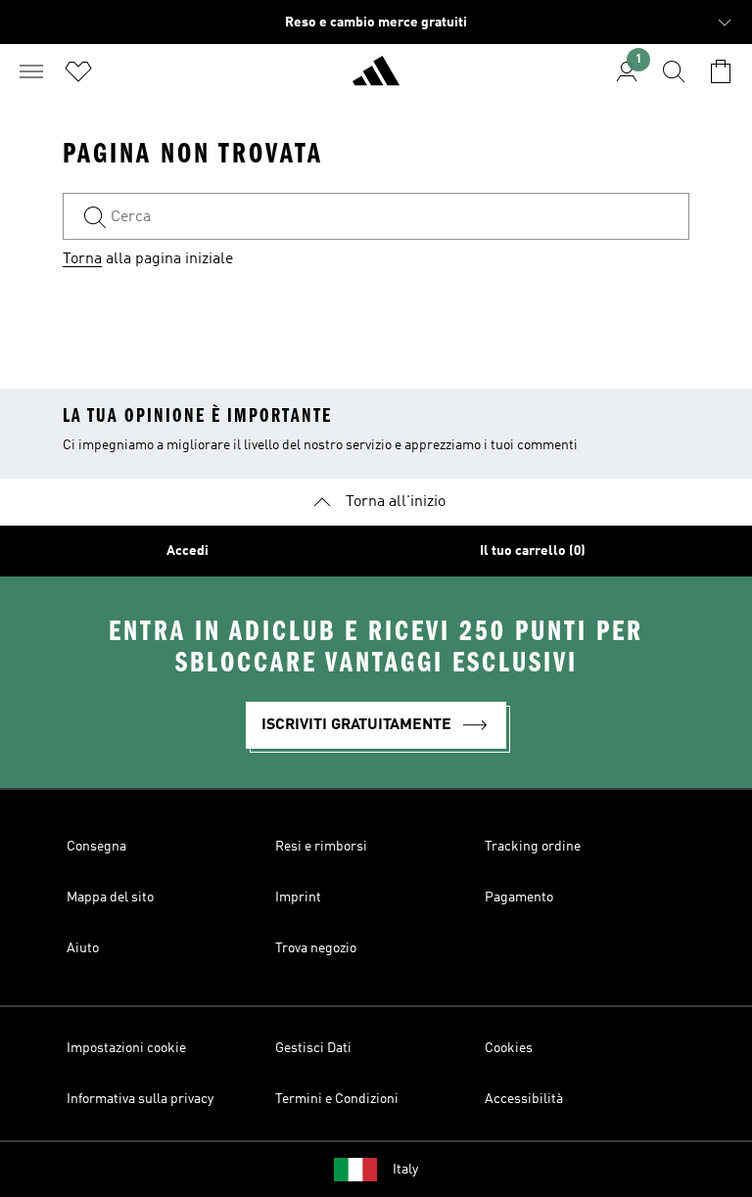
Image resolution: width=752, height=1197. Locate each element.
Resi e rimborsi (321, 846)
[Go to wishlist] (78, 71)
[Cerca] (673, 71)
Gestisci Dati (313, 1048)
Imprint (298, 897)
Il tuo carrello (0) (533, 551)
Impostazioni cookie (126, 1048)
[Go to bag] (720, 71)
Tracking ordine (533, 846)
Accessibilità (524, 1099)
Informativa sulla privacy (140, 1099)
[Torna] (376, 79)
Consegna (96, 846)
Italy (405, 1169)
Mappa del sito (110, 897)
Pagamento (519, 897)
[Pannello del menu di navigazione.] (31, 71)
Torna (82, 259)
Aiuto (83, 948)
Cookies (509, 1048)
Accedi (187, 551)
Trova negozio (315, 948)
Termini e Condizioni (337, 1099)
